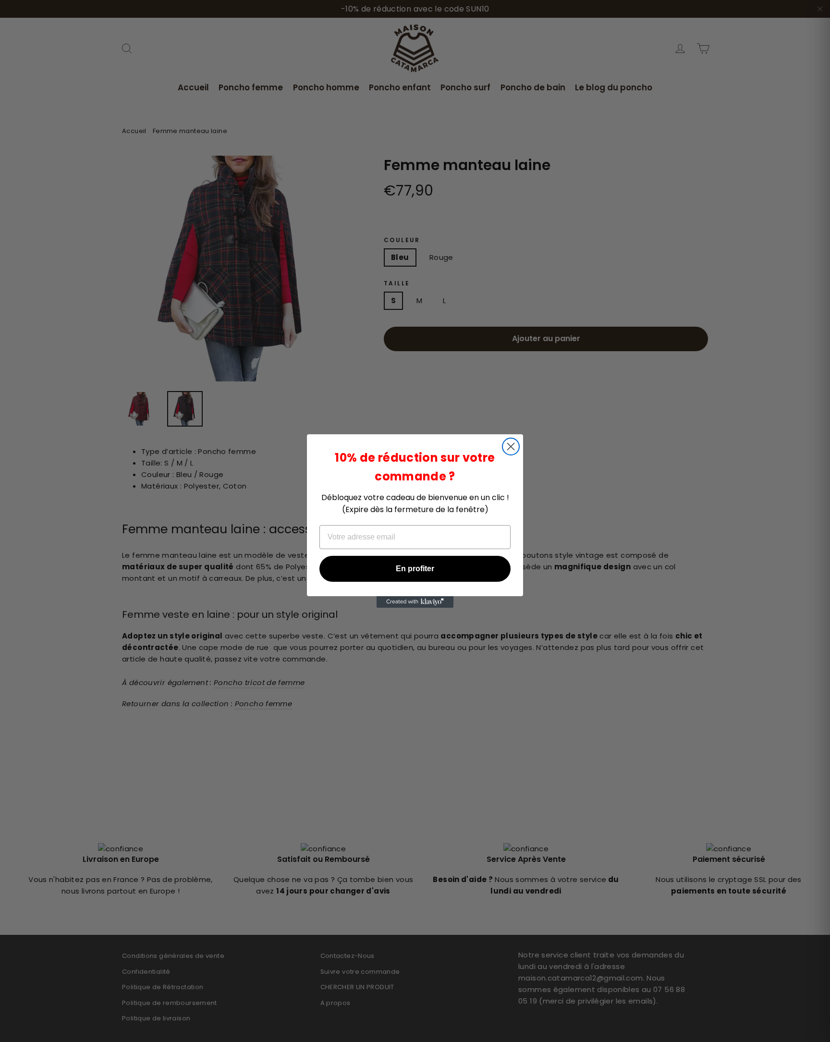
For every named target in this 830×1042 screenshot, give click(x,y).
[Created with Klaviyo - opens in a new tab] (415, 602)
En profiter (415, 568)
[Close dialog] (510, 446)
